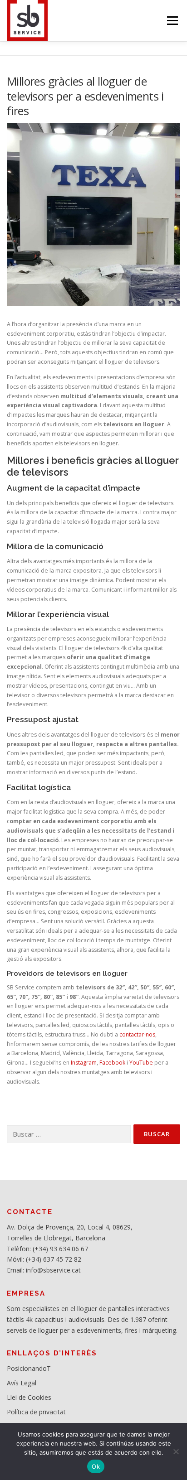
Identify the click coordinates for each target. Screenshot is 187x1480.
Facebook (112, 1062)
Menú (171, 20)
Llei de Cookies (29, 1397)
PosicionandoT (29, 1368)
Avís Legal (21, 1383)
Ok (96, 1466)
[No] (175, 1451)
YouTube (141, 1062)
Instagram (84, 1062)
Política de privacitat (36, 1412)
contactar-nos (137, 1034)
